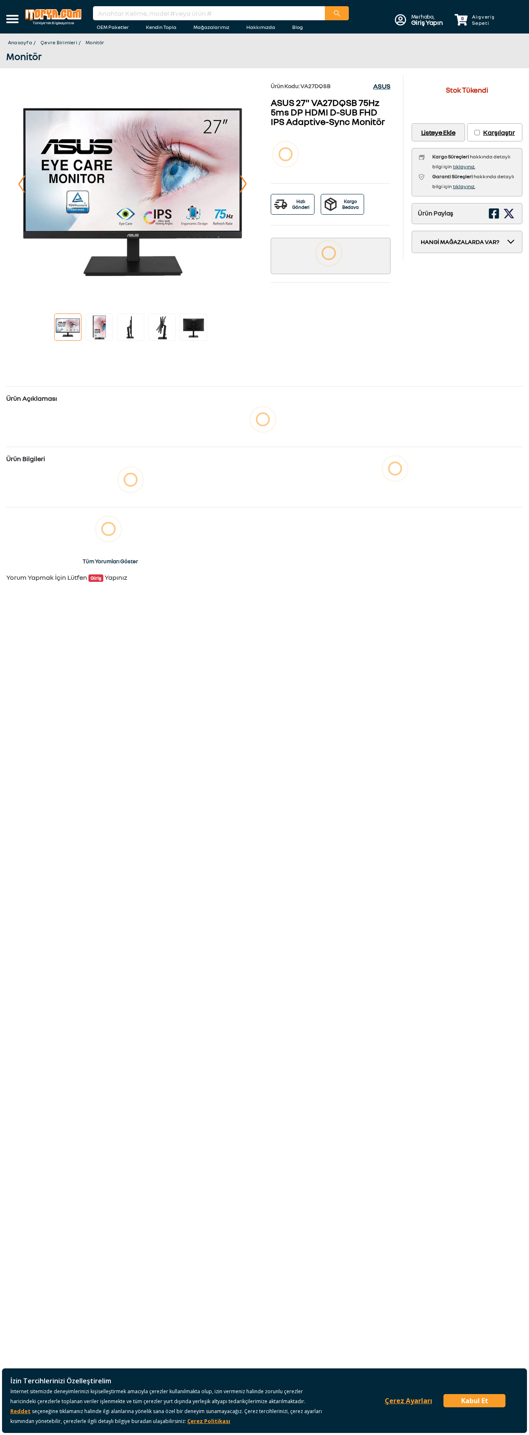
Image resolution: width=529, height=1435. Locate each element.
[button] (12, 20)
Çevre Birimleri (59, 42)
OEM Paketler (113, 27)
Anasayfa (20, 42)
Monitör (95, 42)
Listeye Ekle (438, 132)
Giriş (96, 578)
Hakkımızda (260, 27)
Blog (297, 27)
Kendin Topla (161, 27)
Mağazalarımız (211, 27)
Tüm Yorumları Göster (110, 561)
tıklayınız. (464, 166)
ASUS (382, 86)
